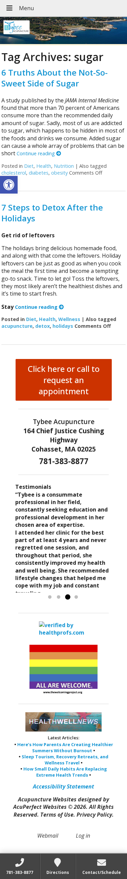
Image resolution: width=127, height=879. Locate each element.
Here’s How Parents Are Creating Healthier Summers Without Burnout (65, 747)
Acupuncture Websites (47, 799)
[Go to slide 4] (76, 597)
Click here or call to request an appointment (64, 380)
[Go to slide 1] (49, 597)
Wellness (69, 319)
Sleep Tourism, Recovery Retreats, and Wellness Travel (65, 760)
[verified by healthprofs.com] (64, 633)
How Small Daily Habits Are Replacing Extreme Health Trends (65, 772)
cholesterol (13, 172)
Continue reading (36, 153)
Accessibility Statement (63, 786)
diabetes (38, 172)
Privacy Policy (94, 814)
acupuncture (17, 326)
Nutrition (64, 166)
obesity (59, 172)
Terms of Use (56, 814)
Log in (83, 835)
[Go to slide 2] (58, 597)
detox (42, 326)
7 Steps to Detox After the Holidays (52, 212)
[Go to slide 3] (67, 597)
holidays (62, 326)
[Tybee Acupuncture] (63, 31)
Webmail (47, 835)
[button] (9, 185)
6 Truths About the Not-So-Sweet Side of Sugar (54, 77)
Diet (29, 166)
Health (43, 166)
